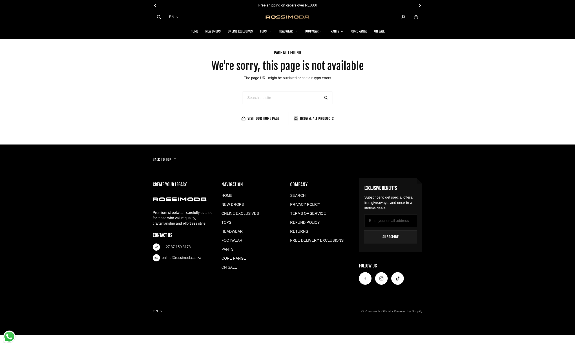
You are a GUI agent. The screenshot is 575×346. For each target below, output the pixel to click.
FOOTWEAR (311, 31)
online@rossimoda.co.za (181, 258)
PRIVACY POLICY (305, 204)
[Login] (403, 17)
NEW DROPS (213, 31)
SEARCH (298, 195)
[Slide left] (155, 5)
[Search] (326, 98)
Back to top (162, 159)
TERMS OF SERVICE (308, 213)
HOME (194, 31)
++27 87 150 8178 (176, 247)
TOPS (263, 31)
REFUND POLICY (305, 222)
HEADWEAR (286, 31)
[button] (159, 17)
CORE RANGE (359, 31)
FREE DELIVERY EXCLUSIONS (317, 240)
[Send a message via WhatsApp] (9, 337)
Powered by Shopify (408, 311)
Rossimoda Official (378, 311)
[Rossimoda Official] (287, 17)
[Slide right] (419, 5)
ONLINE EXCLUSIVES (240, 31)
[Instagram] (381, 278)
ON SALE (379, 31)
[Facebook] (365, 278)
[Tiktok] (397, 278)
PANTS (335, 31)
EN (172, 17)
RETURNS (299, 231)
